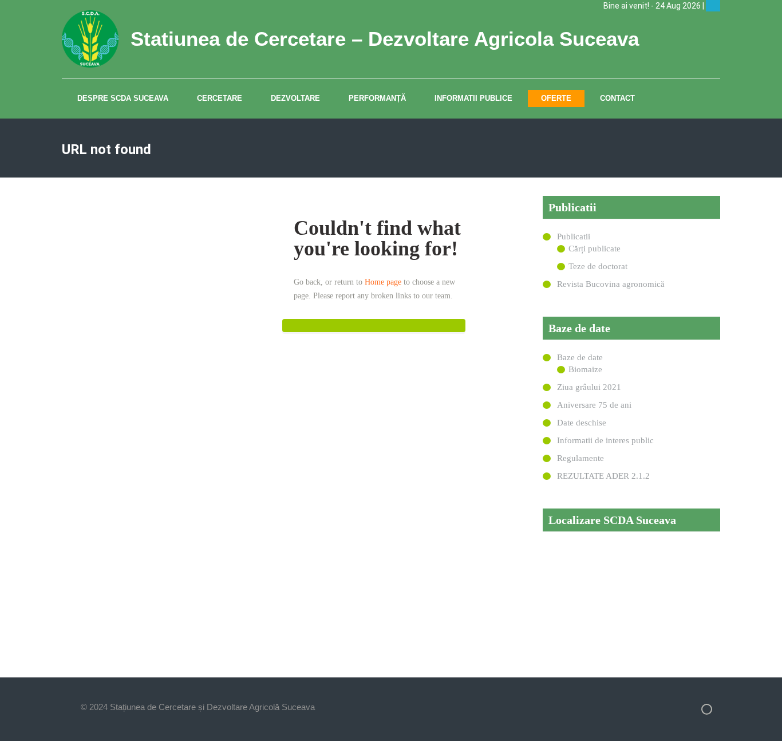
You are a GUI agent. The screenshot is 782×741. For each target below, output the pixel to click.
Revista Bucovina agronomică (611, 284)
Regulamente (580, 458)
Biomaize (585, 369)
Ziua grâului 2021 (589, 387)
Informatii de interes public (605, 440)
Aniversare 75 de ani (594, 404)
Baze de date (580, 357)
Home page (383, 282)
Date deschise (581, 422)
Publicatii (573, 236)
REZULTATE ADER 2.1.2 (603, 475)
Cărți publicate (594, 248)
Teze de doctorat (597, 266)
